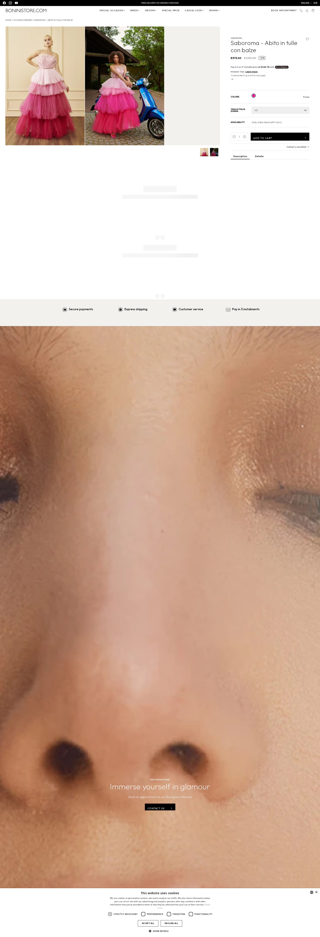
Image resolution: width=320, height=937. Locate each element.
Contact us (156, 808)
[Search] (301, 10)
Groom (150, 10)
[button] (306, 3)
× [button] (316, 892)
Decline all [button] (171, 923)
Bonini (214, 10)
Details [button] (259, 156)
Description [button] (240, 156)
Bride (134, 10)
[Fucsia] (253, 95)
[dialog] (160, 912)
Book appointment (284, 10)
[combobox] (311, 892)
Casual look (193, 10)
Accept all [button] (148, 923)
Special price (171, 10)
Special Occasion (111, 10)
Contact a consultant (296, 147)
